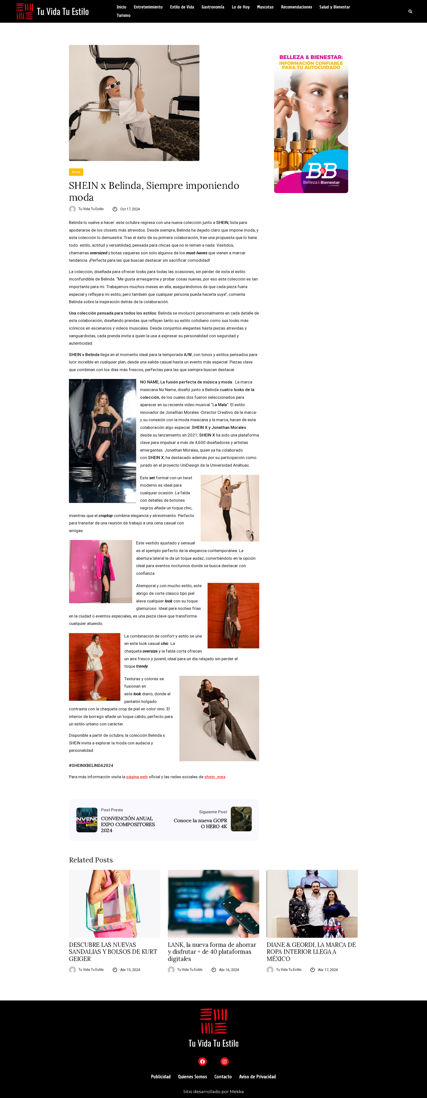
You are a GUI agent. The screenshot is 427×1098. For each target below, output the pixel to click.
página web (137, 776)
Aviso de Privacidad (257, 1076)
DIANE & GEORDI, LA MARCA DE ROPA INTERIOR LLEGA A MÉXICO (311, 952)
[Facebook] (202, 1061)
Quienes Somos (192, 1076)
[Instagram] (224, 1061)
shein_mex (215, 776)
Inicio (121, 7)
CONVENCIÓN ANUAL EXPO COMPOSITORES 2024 (128, 824)
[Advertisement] (316, 239)
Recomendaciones (296, 7)
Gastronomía (213, 7)
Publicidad (161, 1076)
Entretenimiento (148, 7)
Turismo (123, 15)
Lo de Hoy (241, 7)
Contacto (223, 1076)
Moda (76, 172)
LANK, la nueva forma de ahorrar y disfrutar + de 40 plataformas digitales (212, 952)
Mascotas (265, 7)
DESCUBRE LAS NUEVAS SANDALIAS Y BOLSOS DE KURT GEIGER (113, 952)
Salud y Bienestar (335, 7)
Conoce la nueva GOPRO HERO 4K (200, 823)
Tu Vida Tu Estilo (91, 209)
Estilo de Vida (182, 7)
